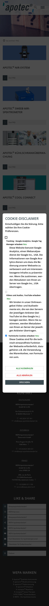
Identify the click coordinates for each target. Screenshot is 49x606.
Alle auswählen (24, 368)
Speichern (24, 382)
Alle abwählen (24, 375)
